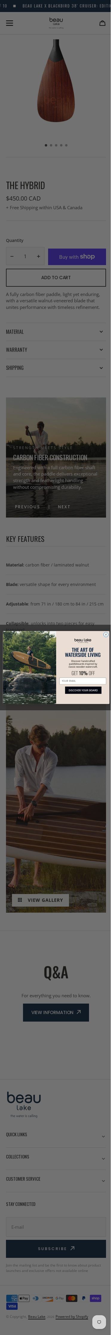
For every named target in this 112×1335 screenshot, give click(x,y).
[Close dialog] (103, 634)
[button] (80, 692)
